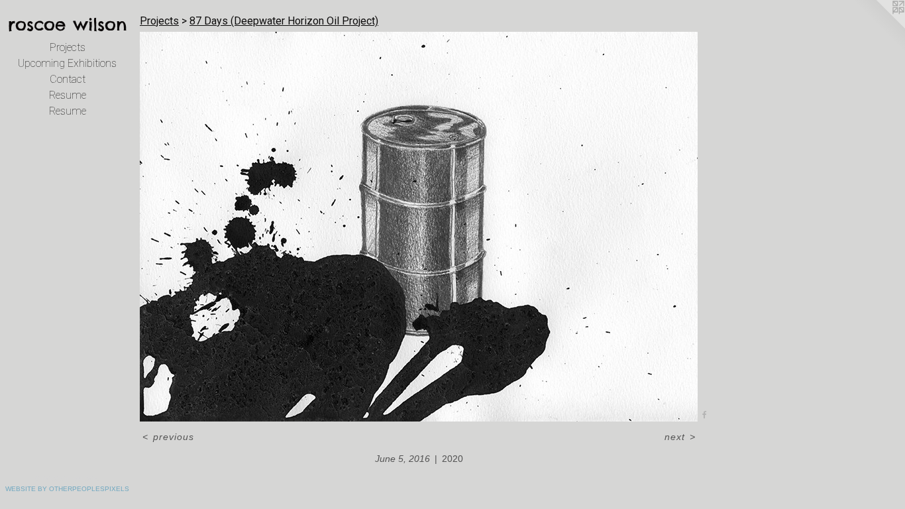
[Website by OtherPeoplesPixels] (878, 26)
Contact (67, 79)
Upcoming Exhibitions (67, 63)
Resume (67, 95)
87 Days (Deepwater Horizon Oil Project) (283, 21)
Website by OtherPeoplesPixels (67, 488)
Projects (67, 47)
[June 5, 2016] (419, 227)
